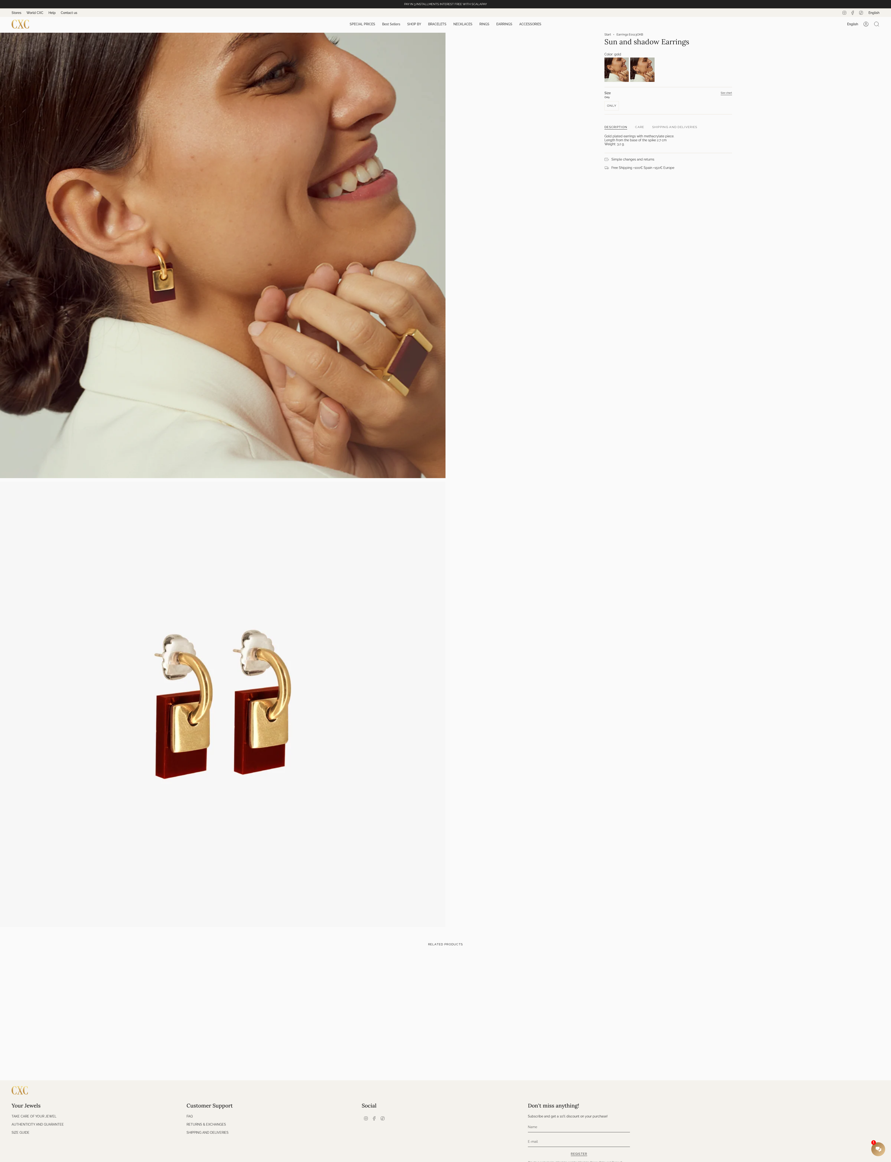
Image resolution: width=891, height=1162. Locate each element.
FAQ (190, 1116)
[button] (362, 24)
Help (52, 13)
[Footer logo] (20, 1090)
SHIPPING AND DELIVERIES (208, 1132)
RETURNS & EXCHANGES (206, 1124)
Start (607, 34)
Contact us (69, 13)
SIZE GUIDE (20, 1132)
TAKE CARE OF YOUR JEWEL (34, 1116)
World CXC (34, 13)
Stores (16, 13)
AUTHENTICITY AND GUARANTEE (38, 1124)
